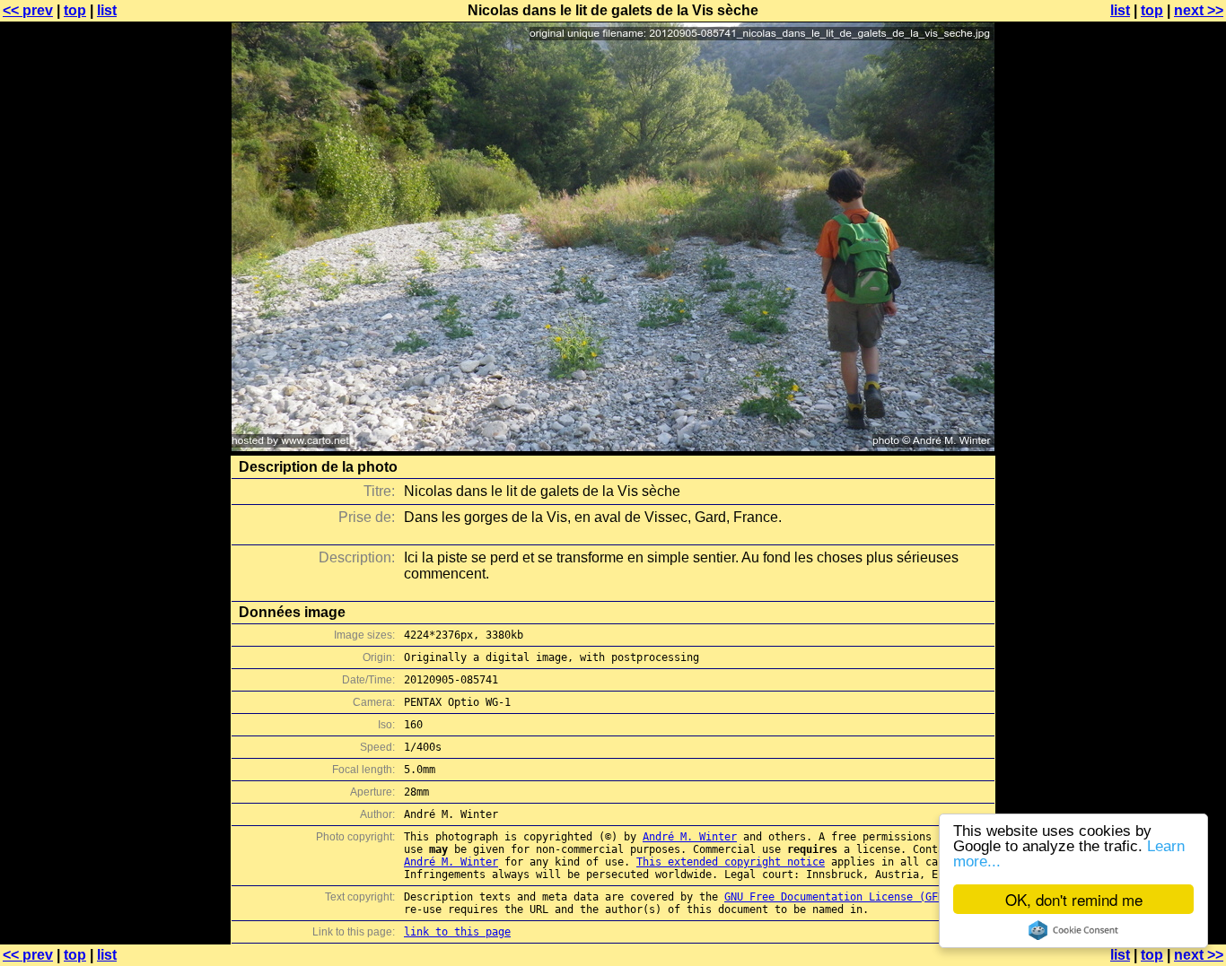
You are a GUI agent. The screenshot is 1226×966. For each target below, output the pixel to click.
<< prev (28, 10)
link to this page (457, 932)
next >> (1198, 10)
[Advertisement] (1153, 444)
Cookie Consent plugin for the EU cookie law (1073, 930)
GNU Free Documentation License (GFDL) (840, 897)
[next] (613, 446)
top (75, 10)
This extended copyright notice (730, 862)
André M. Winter (690, 837)
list (107, 10)
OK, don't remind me (1074, 899)
